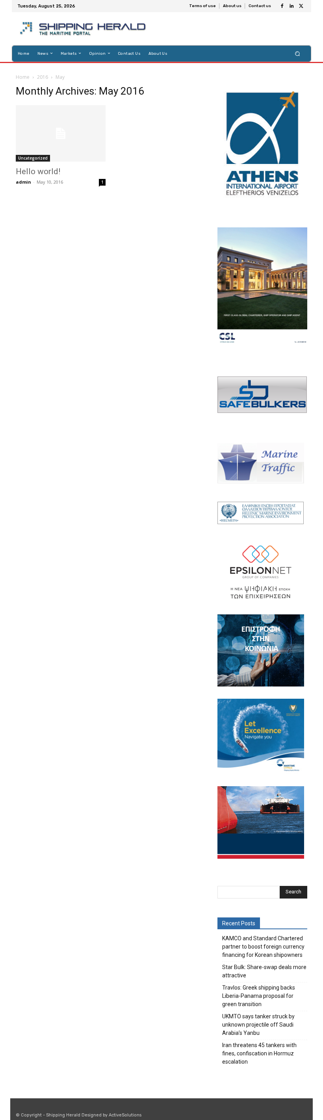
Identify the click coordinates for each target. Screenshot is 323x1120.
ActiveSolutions (125, 1115)
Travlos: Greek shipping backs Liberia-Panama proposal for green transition (258, 995)
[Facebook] (282, 6)
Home (23, 77)
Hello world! (38, 171)
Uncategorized (33, 158)
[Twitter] (301, 6)
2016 (42, 77)
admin (23, 182)
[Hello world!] (61, 133)
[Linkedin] (291, 6)
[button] (297, 53)
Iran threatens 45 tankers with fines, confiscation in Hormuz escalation (259, 1053)
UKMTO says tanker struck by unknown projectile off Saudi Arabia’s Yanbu (258, 1024)
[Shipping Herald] (84, 29)
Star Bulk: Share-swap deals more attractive (264, 971)
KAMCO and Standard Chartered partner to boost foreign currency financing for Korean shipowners (263, 946)
